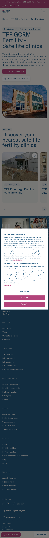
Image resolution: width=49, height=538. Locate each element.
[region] (24, 268)
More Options (24, 291)
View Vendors (8, 285)
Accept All (24, 304)
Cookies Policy (17, 260)
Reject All (24, 298)
